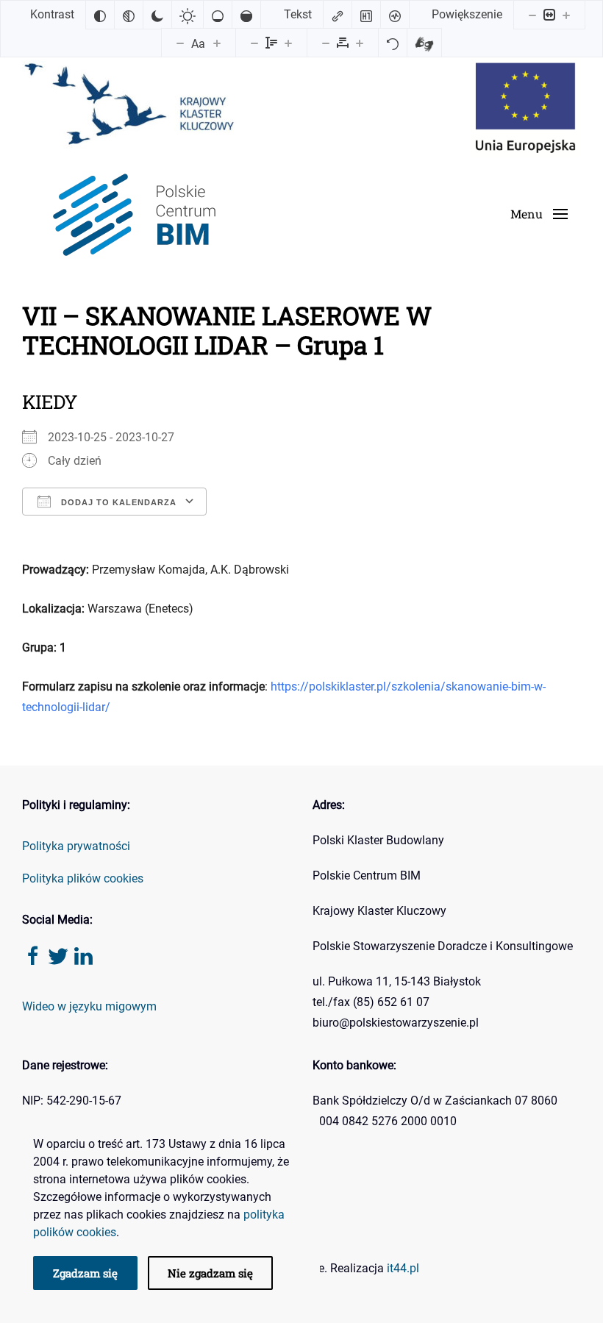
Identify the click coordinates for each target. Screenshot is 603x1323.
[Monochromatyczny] (128, 14)
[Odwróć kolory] (100, 14)
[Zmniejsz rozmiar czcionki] (180, 43)
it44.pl (403, 1268)
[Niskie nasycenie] (217, 14)
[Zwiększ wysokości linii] (288, 43)
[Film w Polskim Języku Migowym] (424, 42)
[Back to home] (132, 214)
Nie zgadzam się (210, 1273)
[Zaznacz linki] (337, 14)
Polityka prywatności (76, 846)
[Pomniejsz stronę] (532, 15)
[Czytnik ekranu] (395, 14)
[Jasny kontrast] (187, 14)
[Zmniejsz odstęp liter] (326, 43)
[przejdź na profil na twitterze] (58, 955)
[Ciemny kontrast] (157, 14)
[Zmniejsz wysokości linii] (254, 43)
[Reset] (392, 42)
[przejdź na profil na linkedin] (83, 955)
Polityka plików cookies (82, 878)
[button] (539, 214)
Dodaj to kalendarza (117, 502)
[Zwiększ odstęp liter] (360, 43)
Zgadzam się (85, 1273)
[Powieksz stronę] (566, 15)
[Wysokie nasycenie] (246, 14)
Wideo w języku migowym (89, 1006)
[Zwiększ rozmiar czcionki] (217, 43)
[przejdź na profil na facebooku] (33, 955)
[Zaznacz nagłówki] (366, 14)
